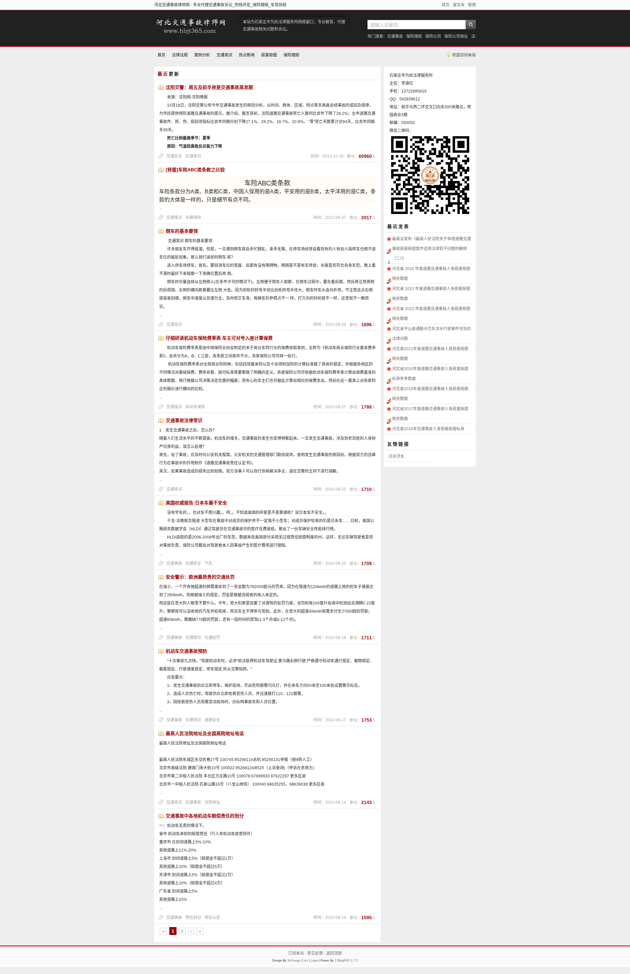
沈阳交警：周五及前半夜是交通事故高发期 (209, 87)
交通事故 (395, 36)
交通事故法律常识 (184, 420)
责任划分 (193, 917)
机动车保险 (195, 407)
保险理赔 (414, 36)
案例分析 (202, 55)
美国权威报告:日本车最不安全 (196, 502)
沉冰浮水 (396, 456)
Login (314, 960)
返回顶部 (334, 953)
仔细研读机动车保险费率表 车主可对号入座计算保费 (219, 338)
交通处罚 (212, 637)
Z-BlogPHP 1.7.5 (346, 960)
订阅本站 (296, 953)
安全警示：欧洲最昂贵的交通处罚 (200, 577)
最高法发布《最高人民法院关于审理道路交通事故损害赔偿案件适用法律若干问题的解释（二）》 (431, 249)
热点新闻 (247, 55)
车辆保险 (193, 217)
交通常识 (224, 55)
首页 (446, 5)
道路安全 (212, 720)
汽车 (208, 563)
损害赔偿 (269, 55)
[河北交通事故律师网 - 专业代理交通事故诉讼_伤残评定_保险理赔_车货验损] (190, 35)
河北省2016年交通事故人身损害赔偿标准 (428, 429)
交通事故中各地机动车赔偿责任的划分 (205, 815)
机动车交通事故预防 (186, 651)
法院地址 (212, 802)
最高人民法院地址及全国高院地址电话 (205, 733)
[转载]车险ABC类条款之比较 (195, 169)
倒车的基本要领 (182, 231)
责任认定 (212, 917)
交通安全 (174, 156)
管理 (472, 5)
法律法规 (180, 55)
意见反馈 (315, 953)
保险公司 (433, 36)
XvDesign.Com (297, 960)
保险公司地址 (456, 36)
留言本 (459, 5)
